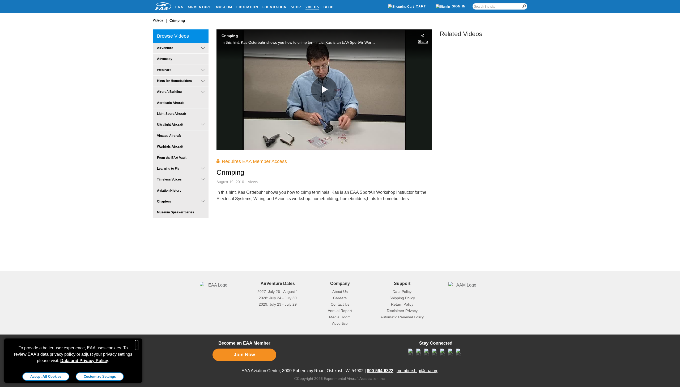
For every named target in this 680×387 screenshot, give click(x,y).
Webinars (164, 70)
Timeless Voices (169, 179)
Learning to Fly (168, 168)
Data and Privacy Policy (84, 360)
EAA (179, 7)
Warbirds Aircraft (170, 146)
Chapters (164, 201)
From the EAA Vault (171, 158)
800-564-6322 (380, 370)
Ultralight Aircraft (170, 124)
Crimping (177, 21)
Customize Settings (100, 377)
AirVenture (200, 7)
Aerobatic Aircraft (170, 103)
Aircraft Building (169, 92)
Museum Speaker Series (175, 212)
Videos (312, 7)
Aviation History (169, 190)
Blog (329, 7)
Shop (296, 7)
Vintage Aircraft (169, 136)
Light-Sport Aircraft (171, 114)
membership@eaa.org (418, 370)
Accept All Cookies (45, 377)
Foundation (274, 7)
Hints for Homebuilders (174, 81)
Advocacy (164, 59)
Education (247, 7)
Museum (224, 7)
